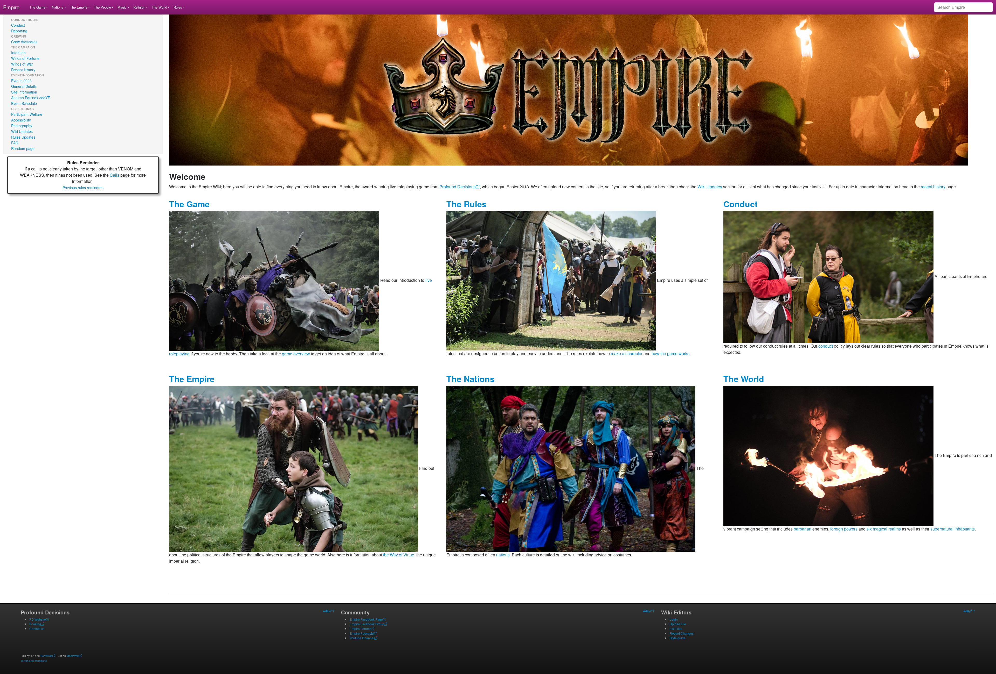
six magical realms (884, 529)
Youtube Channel (362, 638)
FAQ (14, 142)
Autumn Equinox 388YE (30, 97)
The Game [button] (37, 7)
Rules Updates (23, 137)
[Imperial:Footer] (330, 611)
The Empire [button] (78, 7)
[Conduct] (828, 276)
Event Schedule (24, 103)
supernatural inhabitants (952, 529)
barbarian (802, 529)
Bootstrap (46, 656)
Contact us (36, 628)
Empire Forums (360, 628)
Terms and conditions (34, 661)
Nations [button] (57, 7)
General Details (24, 86)
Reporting (19, 30)
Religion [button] (139, 7)
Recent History (23, 69)
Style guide (678, 638)
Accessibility (21, 120)
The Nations (470, 379)
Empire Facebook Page (366, 619)
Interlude (18, 52)
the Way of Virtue (398, 555)
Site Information (24, 92)
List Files (676, 628)
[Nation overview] (570, 468)
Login (674, 619)
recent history (933, 187)
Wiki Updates (22, 131)
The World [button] (159, 7)
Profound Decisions (457, 187)
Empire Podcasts (362, 633)
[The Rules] (551, 280)
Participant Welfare (26, 114)
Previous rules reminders (83, 187)
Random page (22, 148)
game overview (296, 354)
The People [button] (102, 7)
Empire (11, 7)
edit (326, 611)
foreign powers (843, 529)
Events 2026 (21, 80)
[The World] (828, 455)
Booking (35, 624)
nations (503, 555)
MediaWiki (73, 656)
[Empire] (568, 89)
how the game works (670, 353)
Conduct (18, 25)
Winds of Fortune (25, 58)
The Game (189, 204)
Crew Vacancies (24, 41)
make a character (626, 353)
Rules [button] (178, 7)
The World (743, 379)
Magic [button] (122, 7)
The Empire (192, 379)
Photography (21, 125)
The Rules (466, 204)
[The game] (274, 280)
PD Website (37, 619)
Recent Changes (682, 633)
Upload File (678, 624)
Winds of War (22, 64)
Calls (114, 175)
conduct (825, 346)
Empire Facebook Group (367, 624)
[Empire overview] (293, 468)
